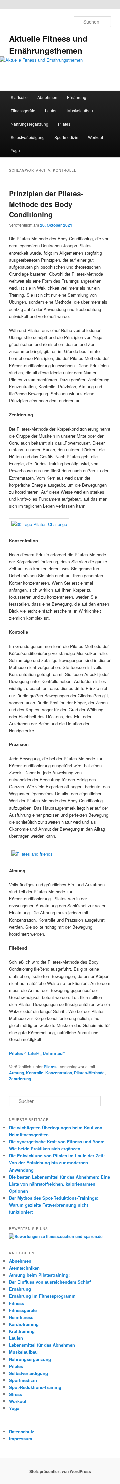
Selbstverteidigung (28, 137)
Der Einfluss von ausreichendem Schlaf (50, 1282)
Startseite (19, 97)
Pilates (64, 124)
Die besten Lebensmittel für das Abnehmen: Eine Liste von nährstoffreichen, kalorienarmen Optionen (59, 1184)
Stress (15, 1394)
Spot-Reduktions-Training (35, 1387)
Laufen (51, 110)
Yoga (15, 150)
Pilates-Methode (89, 1073)
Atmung (16, 1073)
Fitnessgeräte (23, 110)
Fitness (16, 1303)
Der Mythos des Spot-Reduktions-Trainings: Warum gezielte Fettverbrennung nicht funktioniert (53, 1205)
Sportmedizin (66, 137)
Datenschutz (21, 1431)
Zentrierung (20, 1079)
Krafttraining (22, 1331)
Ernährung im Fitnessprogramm (42, 1296)
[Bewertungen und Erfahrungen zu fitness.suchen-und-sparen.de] (56, 1236)
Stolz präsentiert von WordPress (60, 1471)
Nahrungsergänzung (29, 124)
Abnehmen (47, 97)
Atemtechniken (24, 1268)
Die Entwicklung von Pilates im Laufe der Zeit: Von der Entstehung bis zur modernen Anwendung (57, 1162)
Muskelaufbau (80, 110)
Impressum (20, 1438)
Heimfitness (21, 1317)
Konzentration (58, 1073)
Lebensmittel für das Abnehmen (42, 1345)
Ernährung (76, 97)
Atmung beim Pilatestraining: (39, 1275)
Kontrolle (34, 1073)
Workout (95, 137)
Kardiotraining (24, 1324)
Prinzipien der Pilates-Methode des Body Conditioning (46, 203)
